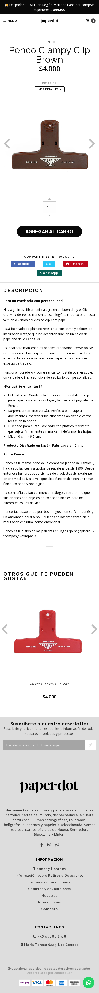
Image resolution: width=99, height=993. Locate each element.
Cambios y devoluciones (49, 889)
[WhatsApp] (57, 844)
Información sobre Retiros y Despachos (49, 875)
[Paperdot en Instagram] (49, 844)
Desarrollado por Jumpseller (49, 973)
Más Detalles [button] (48, 89)
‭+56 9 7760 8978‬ (51, 936)
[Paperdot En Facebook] (41, 844)
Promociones (49, 902)
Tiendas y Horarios (49, 868)
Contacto (49, 909)
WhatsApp (50, 273)
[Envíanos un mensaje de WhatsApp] (88, 982)
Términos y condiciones (49, 882)
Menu (11, 21)
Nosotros (49, 895)
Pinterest (76, 264)
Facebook (23, 264)
